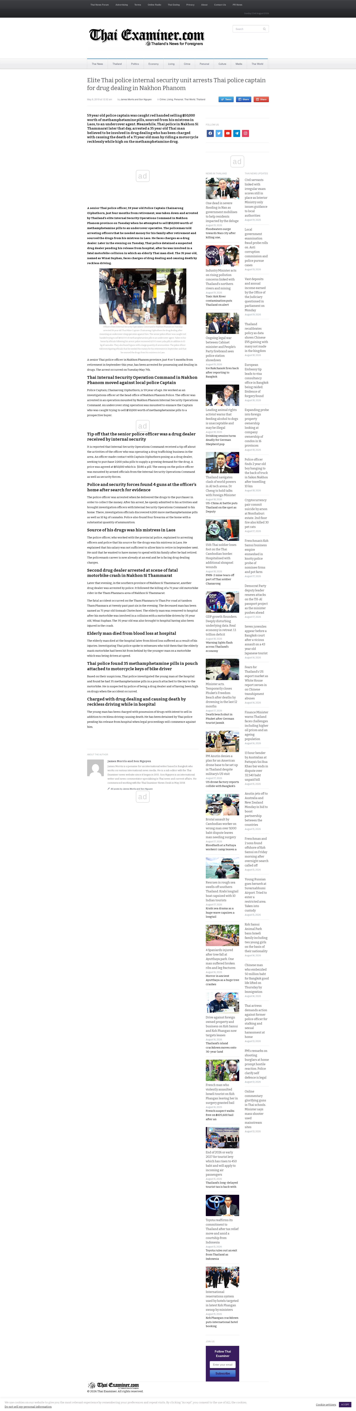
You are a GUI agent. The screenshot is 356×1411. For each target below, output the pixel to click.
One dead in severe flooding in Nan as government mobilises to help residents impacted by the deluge (222, 212)
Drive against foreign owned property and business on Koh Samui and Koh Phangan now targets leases (222, 1026)
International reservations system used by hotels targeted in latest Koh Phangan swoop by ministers (222, 1301)
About (204, 4)
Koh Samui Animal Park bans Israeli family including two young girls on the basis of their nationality (256, 938)
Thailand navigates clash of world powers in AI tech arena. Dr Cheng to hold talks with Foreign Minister (221, 486)
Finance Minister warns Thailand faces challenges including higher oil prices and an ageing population (256, 726)
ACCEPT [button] (345, 1404)
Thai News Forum (99, 4)
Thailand (117, 64)
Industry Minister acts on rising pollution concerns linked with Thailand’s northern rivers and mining (221, 279)
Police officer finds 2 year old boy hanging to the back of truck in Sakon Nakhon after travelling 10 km (256, 473)
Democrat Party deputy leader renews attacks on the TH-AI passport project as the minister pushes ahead (256, 599)
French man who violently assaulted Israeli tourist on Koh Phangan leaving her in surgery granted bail (222, 1094)
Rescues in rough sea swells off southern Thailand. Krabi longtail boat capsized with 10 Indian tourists (222, 891)
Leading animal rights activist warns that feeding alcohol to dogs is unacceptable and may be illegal (222, 418)
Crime (187, 64)
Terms (137, 4)
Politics (135, 64)
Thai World (257, 64)
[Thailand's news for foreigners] (147, 38)
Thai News (97, 64)
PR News (237, 4)
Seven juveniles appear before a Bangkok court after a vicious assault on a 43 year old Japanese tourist (256, 640)
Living (171, 64)
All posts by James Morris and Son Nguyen (132, 788)
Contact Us (220, 4)
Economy (154, 64)
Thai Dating (174, 4)
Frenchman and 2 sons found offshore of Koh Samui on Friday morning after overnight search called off (256, 852)
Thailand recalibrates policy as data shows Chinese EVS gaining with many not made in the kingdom (256, 337)
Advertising (122, 4)
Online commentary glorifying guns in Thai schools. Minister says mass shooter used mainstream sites (255, 1109)
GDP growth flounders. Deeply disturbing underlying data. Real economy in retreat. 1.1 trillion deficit (221, 625)
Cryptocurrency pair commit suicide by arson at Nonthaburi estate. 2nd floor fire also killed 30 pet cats (257, 513)
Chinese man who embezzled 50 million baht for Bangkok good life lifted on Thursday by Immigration (257, 978)
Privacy (190, 4)
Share (246, 99)
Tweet (228, 99)
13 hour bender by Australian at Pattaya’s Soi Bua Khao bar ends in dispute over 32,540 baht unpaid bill (256, 766)
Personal (204, 64)
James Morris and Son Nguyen (136, 99)
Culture (222, 64)
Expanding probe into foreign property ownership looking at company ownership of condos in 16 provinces (257, 427)
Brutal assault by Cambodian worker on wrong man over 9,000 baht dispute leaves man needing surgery (221, 828)
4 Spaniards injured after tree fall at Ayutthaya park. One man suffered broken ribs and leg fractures (220, 959)
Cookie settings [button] (326, 1404)
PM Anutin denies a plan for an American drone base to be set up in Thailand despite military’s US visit (222, 765)
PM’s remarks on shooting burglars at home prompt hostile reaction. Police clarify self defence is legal (257, 1064)
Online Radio (154, 4)
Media (239, 64)
